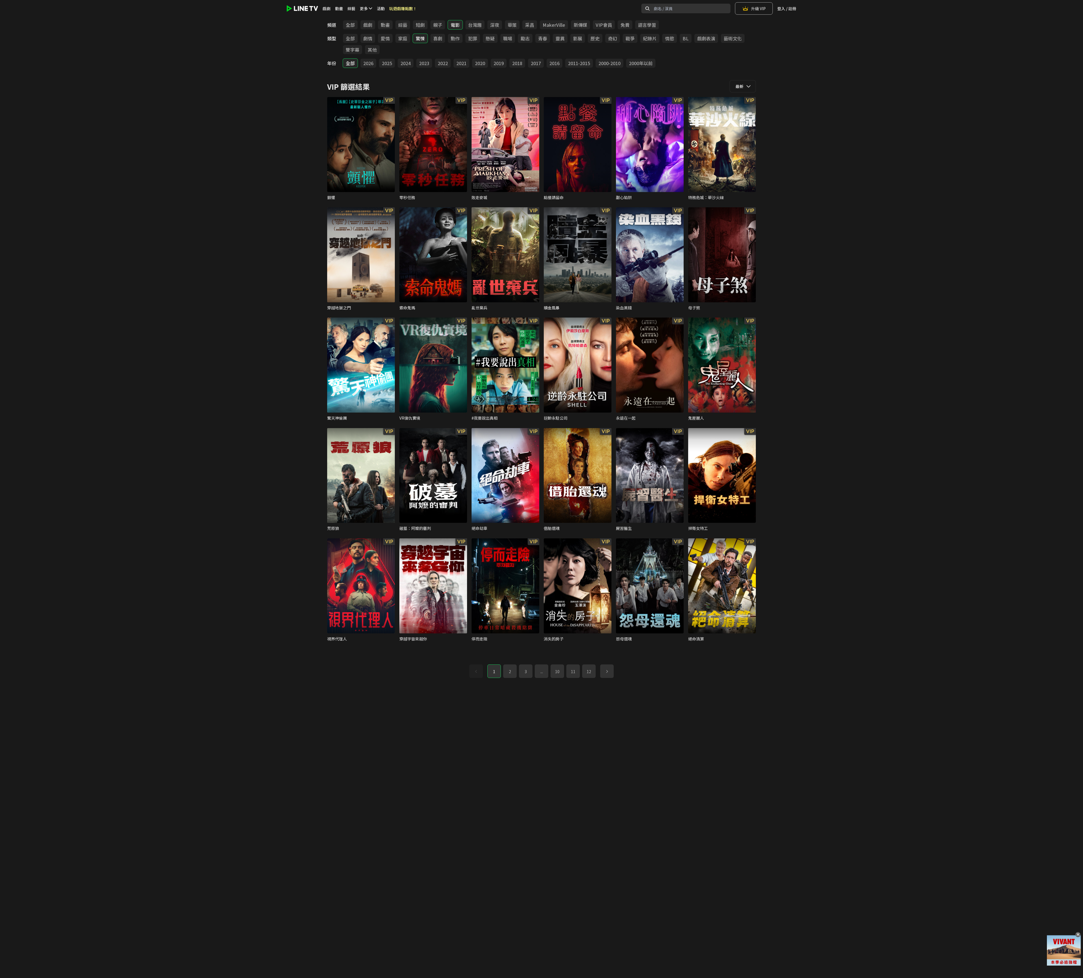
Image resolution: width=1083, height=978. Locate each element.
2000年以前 (641, 63)
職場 (507, 38)
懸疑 (490, 38)
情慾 (669, 38)
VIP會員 (604, 24)
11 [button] (573, 671)
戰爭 (630, 38)
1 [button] (494, 671)
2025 (387, 63)
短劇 (420, 24)
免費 (624, 24)
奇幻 (612, 38)
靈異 (560, 38)
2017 (536, 63)
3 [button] (526, 671)
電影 (455, 24)
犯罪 (472, 38)
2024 (405, 63)
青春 (542, 38)
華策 (512, 24)
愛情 (385, 38)
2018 (517, 63)
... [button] (541, 671)
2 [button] (510, 671)
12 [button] (589, 671)
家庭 (402, 38)
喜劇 (437, 38)
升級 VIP (758, 8)
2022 (443, 63)
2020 (480, 63)
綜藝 (351, 8)
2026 (368, 63)
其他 (372, 49)
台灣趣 (475, 24)
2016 (554, 63)
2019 (499, 63)
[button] (607, 671)
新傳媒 (580, 24)
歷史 (595, 38)
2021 (461, 63)
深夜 (494, 24)
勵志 (525, 38)
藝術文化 (733, 38)
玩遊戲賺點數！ (403, 8)
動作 (455, 38)
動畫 (339, 8)
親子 (437, 24)
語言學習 (647, 24)
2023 (424, 63)
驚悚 (420, 38)
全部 (350, 24)
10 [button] (557, 671)
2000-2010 (609, 63)
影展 (577, 38)
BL (686, 38)
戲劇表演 (706, 38)
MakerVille (554, 24)
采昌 (529, 24)
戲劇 (327, 8)
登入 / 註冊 (786, 8)
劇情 (367, 38)
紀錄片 (650, 38)
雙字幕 (352, 49)
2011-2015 (579, 63)
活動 (381, 8)
